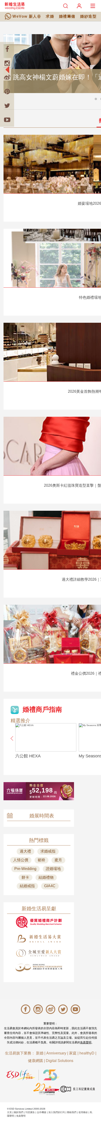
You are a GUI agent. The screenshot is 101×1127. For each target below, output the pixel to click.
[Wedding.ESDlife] (14, 5)
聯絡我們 (71, 1112)
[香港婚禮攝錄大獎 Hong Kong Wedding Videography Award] (38, 968)
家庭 (73, 1053)
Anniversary (56, 1053)
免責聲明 (85, 1042)
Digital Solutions (59, 1061)
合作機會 (41, 1112)
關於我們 (18, 1112)
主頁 (9, 1112)
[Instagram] (7, 63)
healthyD (86, 1053)
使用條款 (83, 1112)
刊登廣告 (30, 1112)
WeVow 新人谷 (26, 16)
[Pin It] (7, 91)
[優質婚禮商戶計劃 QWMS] (38, 922)
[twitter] (7, 105)
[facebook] (7, 49)
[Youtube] (7, 120)
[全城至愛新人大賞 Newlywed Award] (38, 953)
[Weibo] (7, 77)
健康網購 (35, 1061)
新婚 (39, 1053)
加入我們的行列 (56, 1112)
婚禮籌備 (67, 16)
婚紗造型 (88, 16)
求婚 (50, 16)
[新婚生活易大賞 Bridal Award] (38, 939)
